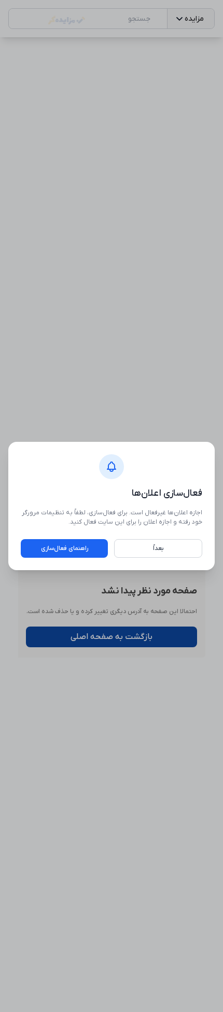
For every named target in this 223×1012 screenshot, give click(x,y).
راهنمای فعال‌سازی (64, 548)
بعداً (158, 548)
